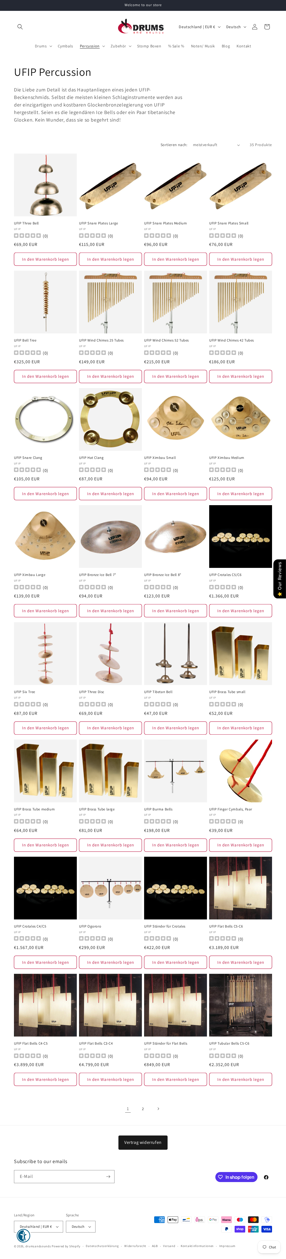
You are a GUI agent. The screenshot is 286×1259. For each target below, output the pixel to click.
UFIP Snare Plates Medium (165, 223)
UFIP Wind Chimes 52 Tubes (166, 340)
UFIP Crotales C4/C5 (30, 926)
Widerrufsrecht (135, 1246)
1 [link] (128, 1109)
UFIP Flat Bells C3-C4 (96, 1043)
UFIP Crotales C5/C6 (225, 575)
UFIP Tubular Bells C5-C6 (229, 1043)
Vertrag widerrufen (143, 1142)
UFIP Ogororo (90, 926)
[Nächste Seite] (158, 1109)
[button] (20, 27)
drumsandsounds (38, 1246)
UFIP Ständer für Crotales (164, 926)
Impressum (227, 1246)
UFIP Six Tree (24, 692)
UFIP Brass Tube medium (34, 809)
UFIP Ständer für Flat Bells (165, 1043)
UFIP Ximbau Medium (226, 458)
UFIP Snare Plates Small (229, 223)
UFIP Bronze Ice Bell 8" (162, 575)
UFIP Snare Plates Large (98, 223)
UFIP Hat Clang (91, 458)
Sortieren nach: (174, 144)
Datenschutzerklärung (102, 1246)
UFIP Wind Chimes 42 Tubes (231, 340)
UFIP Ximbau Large (29, 575)
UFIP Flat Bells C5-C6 (226, 926)
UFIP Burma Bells (158, 809)
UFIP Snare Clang (28, 458)
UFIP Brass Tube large (97, 809)
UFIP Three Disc (91, 692)
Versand (169, 1246)
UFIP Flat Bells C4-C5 (31, 1043)
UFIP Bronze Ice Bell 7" (97, 575)
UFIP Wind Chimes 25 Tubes (101, 340)
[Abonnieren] (108, 1176)
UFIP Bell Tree (25, 340)
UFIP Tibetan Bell (158, 692)
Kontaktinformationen (197, 1246)
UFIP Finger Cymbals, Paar (230, 809)
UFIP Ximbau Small (160, 458)
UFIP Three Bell (26, 223)
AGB (155, 1246)
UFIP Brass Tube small (227, 692)
